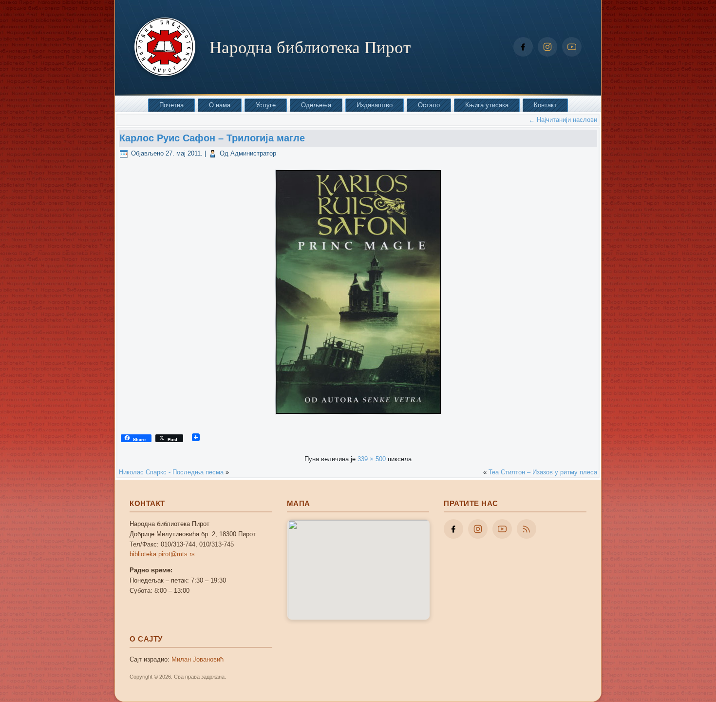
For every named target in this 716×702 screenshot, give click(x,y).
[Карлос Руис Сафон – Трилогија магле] (358, 417)
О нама (219, 105)
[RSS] (526, 529)
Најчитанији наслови (562, 119)
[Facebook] (523, 47)
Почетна (171, 105)
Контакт (545, 105)
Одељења (316, 105)
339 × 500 (372, 459)
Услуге (266, 105)
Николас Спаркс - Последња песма (171, 472)
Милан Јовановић (197, 659)
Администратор (253, 153)
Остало (429, 105)
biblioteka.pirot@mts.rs (162, 554)
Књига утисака (487, 105)
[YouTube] (572, 47)
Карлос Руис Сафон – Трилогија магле (212, 138)
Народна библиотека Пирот (310, 46)
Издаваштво (375, 105)
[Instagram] (547, 47)
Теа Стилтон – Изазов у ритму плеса (543, 472)
